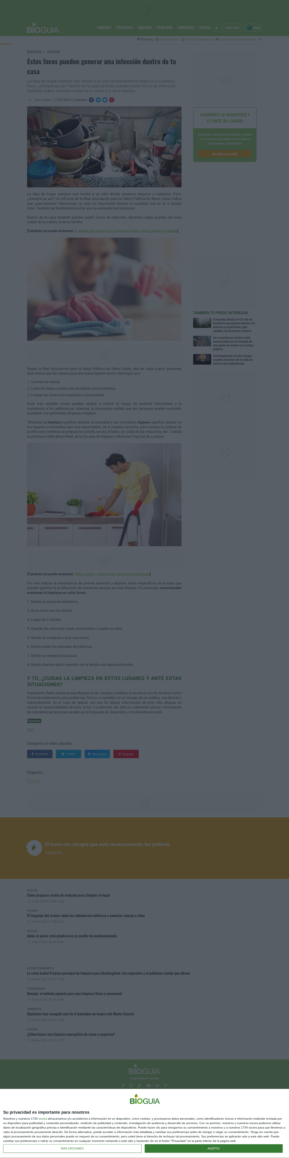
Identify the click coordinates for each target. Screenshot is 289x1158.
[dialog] (144, 1123)
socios (43, 1118)
